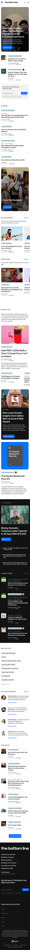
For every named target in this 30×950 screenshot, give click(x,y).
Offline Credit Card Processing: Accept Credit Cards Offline (18, 812)
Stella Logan (13, 772)
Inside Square (5, 284)
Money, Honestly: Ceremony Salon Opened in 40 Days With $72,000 (14, 531)
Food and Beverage (8, 653)
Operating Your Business (15, 56)
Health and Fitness (8, 664)
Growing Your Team (7, 346)
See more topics (5, 684)
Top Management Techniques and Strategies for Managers (10, 377)
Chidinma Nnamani (14, 63)
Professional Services (10, 668)
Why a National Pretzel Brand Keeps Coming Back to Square (12, 145)
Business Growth (8, 680)
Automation (6, 676)
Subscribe (24, 93)
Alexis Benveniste (7, 359)
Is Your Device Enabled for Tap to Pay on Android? (11, 247)
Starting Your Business (8, 472)
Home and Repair (8, 672)
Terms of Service (22, 945)
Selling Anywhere (6, 126)
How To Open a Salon (14, 825)
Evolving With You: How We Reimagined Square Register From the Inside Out (12, 289)
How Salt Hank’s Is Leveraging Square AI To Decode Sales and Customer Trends (14, 115)
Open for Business (12, 200)
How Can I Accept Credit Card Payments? (17, 753)
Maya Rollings (6, 119)
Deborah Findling (7, 250)
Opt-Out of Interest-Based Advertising (15, 947)
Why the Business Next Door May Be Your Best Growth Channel (17, 768)
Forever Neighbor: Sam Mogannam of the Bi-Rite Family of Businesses (18, 601)
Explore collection (8, 436)
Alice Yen (5, 294)
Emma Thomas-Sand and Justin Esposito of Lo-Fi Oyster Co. (18, 582)
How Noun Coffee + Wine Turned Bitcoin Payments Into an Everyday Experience (13, 32)
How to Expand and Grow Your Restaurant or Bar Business (17, 633)
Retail (4, 657)
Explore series (6, 539)
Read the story (7, 47)
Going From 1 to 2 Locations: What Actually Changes (17, 60)
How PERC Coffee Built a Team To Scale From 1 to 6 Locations (14, 353)
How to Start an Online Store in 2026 (13, 160)
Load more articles (15, 836)
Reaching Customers (14, 763)
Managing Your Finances (15, 808)
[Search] (24, 2)
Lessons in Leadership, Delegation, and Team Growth (17, 617)
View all (26, 217)
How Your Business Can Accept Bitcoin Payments (13, 130)
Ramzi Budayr (17, 607)
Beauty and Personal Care (11, 661)
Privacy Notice (15, 945)
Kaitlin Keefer (6, 481)
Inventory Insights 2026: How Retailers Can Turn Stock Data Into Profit (17, 74)
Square (11, 78)
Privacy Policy (12, 96)
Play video (8, 207)
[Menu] (28, 2)
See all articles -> (12, 702)
